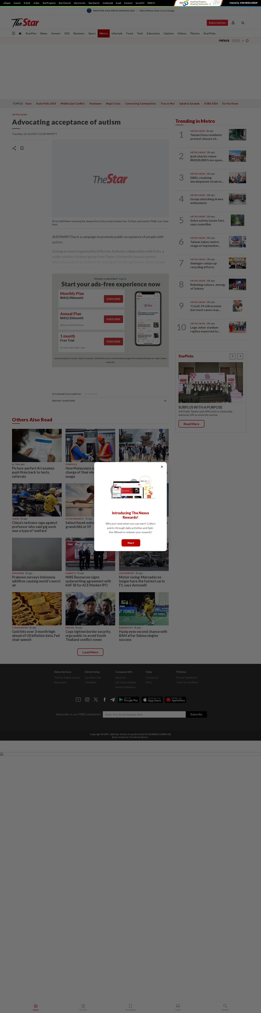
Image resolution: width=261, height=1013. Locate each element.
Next (131, 542)
